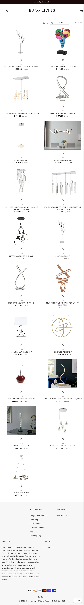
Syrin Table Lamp (21, 446)
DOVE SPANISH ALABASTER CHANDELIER (21, 113)
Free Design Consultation (42, 2)
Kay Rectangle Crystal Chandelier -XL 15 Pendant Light (62, 208)
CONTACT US (62, 516)
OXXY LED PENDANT (63, 352)
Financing (34, 520)
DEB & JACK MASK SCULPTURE (63, 67)
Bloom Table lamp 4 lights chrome (21, 67)
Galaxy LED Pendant (63, 160)
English (41, 597)
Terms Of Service (37, 528)
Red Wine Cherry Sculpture (21, 399)
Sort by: (46, 23)
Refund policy (35, 536)
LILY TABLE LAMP (62, 256)
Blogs (32, 532)
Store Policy (35, 524)
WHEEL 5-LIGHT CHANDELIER (62, 446)
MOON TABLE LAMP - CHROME (21, 303)
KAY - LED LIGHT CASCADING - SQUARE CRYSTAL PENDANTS (21, 208)
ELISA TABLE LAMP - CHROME (62, 113)
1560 (21, 64)
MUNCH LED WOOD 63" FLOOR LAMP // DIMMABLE (62, 304)
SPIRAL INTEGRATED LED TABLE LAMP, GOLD (63, 399)
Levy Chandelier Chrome (21, 256)
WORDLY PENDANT (21, 493)
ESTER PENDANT (21, 160)
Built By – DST (59, 601)
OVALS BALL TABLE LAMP (21, 352)
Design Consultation (38, 516)
